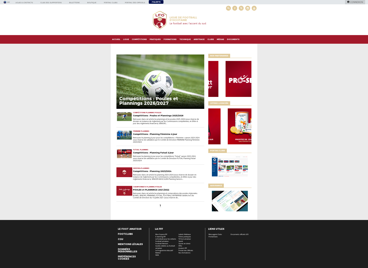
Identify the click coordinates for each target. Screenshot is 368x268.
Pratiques (155, 39)
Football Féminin (161, 244)
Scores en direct (184, 244)
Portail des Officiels (186, 250)
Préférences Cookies (127, 257)
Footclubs (125, 234)
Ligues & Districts (24, 2)
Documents (233, 39)
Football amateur (162, 241)
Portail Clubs (110, 2)
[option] (229, 79)
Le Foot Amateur (130, 229)
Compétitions (139, 39)
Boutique (91, 2)
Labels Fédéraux (185, 234)
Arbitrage (199, 39)
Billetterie (74, 2)
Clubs (210, 39)
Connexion (356, 2)
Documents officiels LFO (240, 234)
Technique (185, 39)
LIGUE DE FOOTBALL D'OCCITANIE (183, 19)
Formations (170, 39)
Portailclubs (213, 237)
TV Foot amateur (185, 239)
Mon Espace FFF (161, 234)
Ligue (126, 39)
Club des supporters (51, 2)
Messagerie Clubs (215, 234)
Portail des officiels (135, 2)
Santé (181, 241)
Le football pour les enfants (165, 239)
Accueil (116, 39)
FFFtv (180, 246)
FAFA (157, 255)
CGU (120, 239)
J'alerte (156, 2)
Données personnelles (127, 250)
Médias (220, 39)
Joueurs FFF (183, 248)
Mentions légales (130, 244)
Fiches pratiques (185, 237)
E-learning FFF (160, 237)
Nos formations (184, 253)
